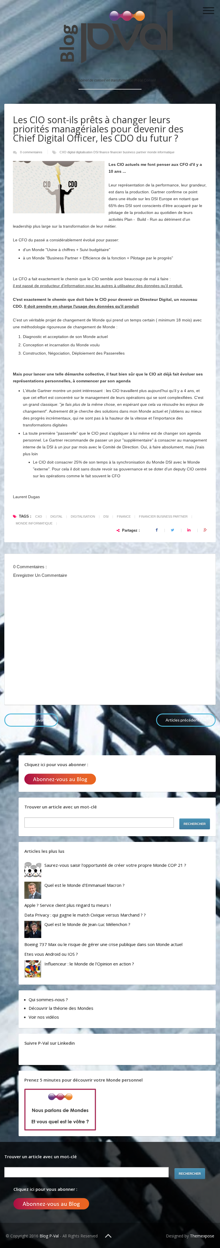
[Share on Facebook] (157, 530)
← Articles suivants (31, 720)
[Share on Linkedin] (189, 530)
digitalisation (84, 152)
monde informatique (160, 152)
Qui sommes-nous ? (48, 999)
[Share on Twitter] (173, 530)
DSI (96, 152)
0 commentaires (31, 152)
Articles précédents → (186, 720)
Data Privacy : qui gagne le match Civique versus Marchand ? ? (85, 915)
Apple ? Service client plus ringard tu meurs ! (67, 905)
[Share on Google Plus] (205, 530)
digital (71, 152)
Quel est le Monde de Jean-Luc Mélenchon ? (87, 924)
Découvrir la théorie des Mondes (61, 1008)
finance (104, 152)
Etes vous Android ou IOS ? (51, 954)
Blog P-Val (50, 1236)
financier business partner (128, 152)
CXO (63, 152)
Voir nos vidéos (44, 1017)
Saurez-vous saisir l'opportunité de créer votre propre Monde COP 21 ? (115, 865)
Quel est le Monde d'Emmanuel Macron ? (84, 885)
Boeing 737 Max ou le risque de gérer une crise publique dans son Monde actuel (103, 944)
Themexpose (202, 1236)
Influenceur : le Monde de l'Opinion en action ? (89, 964)
